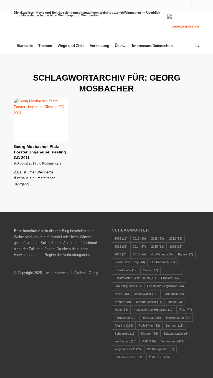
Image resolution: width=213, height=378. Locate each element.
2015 (157, 246)
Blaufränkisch (162, 262)
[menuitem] (56, 15)
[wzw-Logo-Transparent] (183, 26)
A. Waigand (162, 254)
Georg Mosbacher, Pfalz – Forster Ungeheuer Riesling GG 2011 (40, 152)
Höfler (122, 293)
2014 (139, 246)
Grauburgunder (128, 286)
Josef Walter (146, 293)
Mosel (175, 302)
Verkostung (172, 341)
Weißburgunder (160, 349)
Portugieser (125, 317)
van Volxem (125, 341)
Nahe (121, 309)
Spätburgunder (176, 333)
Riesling (124, 325)
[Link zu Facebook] (186, 4)
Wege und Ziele (128, 349)
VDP (149, 341)
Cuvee (150, 270)
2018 (139, 254)
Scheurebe (125, 333)
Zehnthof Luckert (129, 357)
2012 (175, 238)
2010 (139, 238)
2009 (121, 238)
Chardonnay (126, 270)
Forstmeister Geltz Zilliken (135, 278)
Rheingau (151, 317)
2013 (121, 246)
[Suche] (196, 46)
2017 (121, 254)
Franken (171, 278)
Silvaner (149, 333)
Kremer (123, 302)
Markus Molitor (149, 302)
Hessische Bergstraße (165, 286)
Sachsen (174, 325)
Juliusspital (173, 293)
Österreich (159, 357)
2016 (175, 246)
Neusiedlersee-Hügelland (153, 309)
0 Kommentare (50, 163)
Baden (185, 254)
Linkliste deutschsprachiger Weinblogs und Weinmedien (58, 15)
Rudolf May (149, 325)
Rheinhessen (178, 317)
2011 (157, 238)
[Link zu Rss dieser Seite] (195, 4)
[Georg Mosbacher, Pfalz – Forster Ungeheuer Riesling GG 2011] (41, 120)
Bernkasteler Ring (130, 262)
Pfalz (185, 309)
